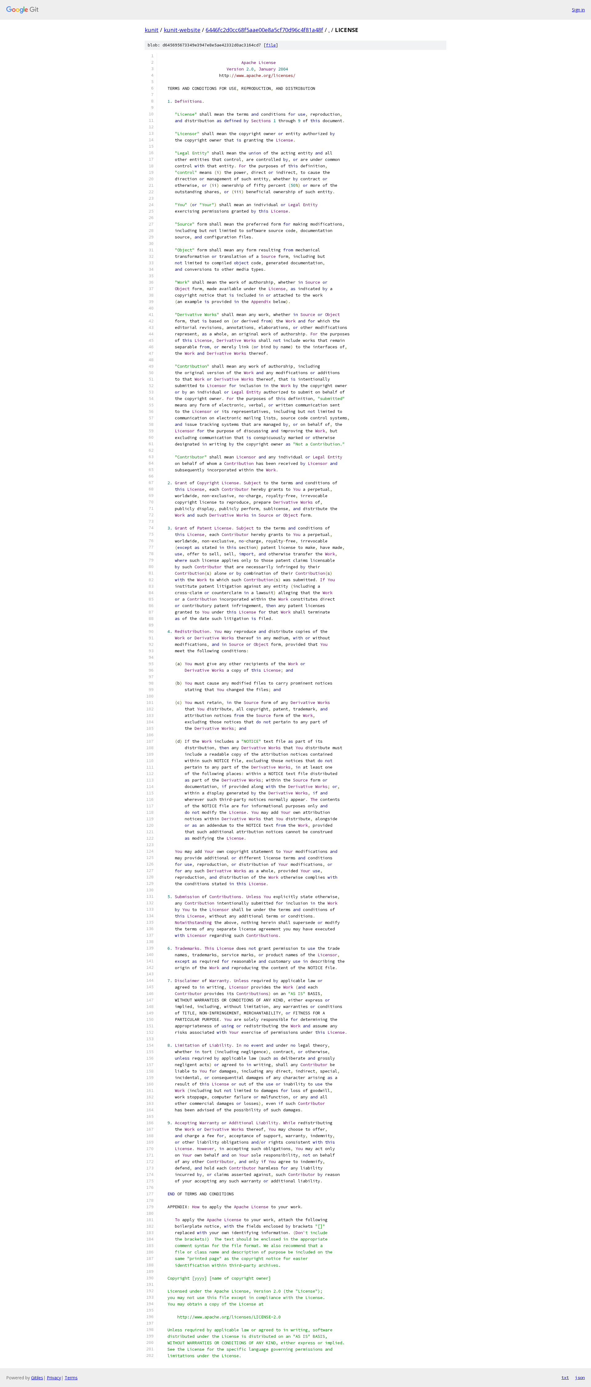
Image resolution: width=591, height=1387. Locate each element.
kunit (152, 30)
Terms (71, 1378)
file (271, 45)
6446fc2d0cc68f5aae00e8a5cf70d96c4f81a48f (264, 30)
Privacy (54, 1378)
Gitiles (37, 1378)
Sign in (578, 10)
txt (565, 1377)
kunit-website (182, 30)
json (580, 1377)
